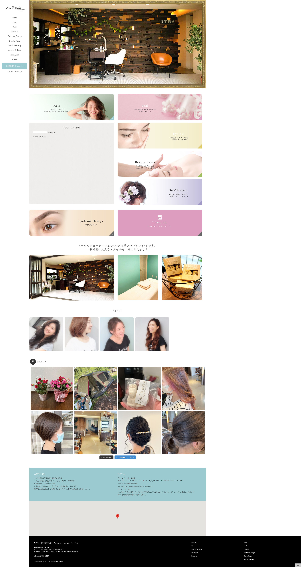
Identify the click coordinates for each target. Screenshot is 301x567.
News (14, 17)
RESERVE (14, 66)
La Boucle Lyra (15, 9)
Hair (15, 22)
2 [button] (117, 86)
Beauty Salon (14, 40)
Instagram (14, 54)
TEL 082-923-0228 (14, 71)
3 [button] (121, 86)
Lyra (56, 542)
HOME (193, 542)
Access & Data (14, 50)
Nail (15, 26)
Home (14, 59)
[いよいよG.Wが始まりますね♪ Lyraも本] (95, 432)
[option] (117, 44)
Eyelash (14, 31)
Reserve (194, 556)
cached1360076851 (39, 137)
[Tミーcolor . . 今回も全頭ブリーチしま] (183, 432)
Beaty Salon (248, 556)
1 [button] (114, 86)
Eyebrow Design (15, 36)
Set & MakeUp (14, 45)
